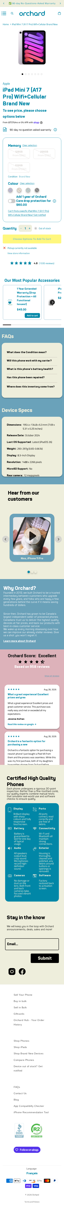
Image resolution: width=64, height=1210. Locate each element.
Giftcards (19, 1013)
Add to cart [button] (32, 315)
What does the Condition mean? (27, 352)
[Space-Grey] (37, 190)
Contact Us (20, 1093)
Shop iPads (20, 1047)
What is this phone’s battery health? (30, 369)
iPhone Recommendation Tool (31, 1112)
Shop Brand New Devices (28, 1053)
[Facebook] (22, 971)
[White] (19, 190)
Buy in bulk (20, 1001)
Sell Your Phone (23, 994)
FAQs (17, 1087)
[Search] (12, 13)
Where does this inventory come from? (31, 386)
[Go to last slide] (5, 539)
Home (6, 24)
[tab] (28, 572)
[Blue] (28, 190)
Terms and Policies (32, 1201)
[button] (52, 302)
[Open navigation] (4, 13)
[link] (10, 302)
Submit (45, 958)
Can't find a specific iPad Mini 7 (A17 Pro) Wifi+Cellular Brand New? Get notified (28, 212)
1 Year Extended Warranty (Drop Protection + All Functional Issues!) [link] (27, 296)
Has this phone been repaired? (26, 377)
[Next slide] (58, 539)
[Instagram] (12, 971)
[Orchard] (32, 13)
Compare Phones (24, 1060)
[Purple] (10, 190)
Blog (16, 1099)
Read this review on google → (22, 724)
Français (32, 1173)
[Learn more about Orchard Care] (54, 201)
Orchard (35, 1194)
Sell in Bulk (20, 1007)
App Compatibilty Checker (29, 1106)
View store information (19, 253)
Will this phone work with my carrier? (29, 360)
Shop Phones (21, 1040)
